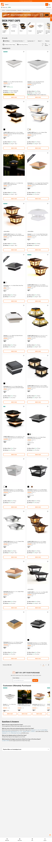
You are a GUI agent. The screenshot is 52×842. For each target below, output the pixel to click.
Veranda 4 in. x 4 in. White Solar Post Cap (11, 733)
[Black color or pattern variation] (4, 129)
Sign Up (35, 680)
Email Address (16, 677)
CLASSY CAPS (5, 740)
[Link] (14, 75)
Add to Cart (14, 97)
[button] (46, 44)
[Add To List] (24, 52)
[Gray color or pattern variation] (30, 434)
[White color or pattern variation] (6, 129)
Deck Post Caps (26, 10)
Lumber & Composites (11, 10)
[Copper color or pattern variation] (32, 486)
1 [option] (43, 664)
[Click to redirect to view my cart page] (49, 4)
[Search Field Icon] (46, 4)
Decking (19, 10)
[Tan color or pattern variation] (30, 129)
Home (3, 10)
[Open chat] (51, 17)
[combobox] (24, 4)
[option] (48, 664)
